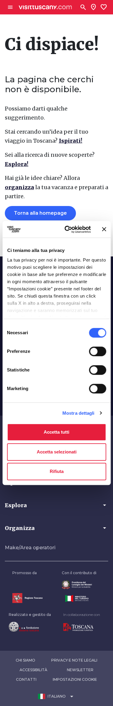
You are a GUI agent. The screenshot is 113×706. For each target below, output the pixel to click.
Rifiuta (57, 471)
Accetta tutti (56, 432)
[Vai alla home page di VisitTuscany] (45, 7)
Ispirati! (70, 140)
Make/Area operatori (30, 547)
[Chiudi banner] (104, 229)
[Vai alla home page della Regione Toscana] (27, 598)
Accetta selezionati (57, 451)
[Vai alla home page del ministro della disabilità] (79, 584)
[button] (56, 505)
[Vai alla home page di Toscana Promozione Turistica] (81, 627)
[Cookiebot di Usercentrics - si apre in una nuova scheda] (67, 229)
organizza (19, 187)
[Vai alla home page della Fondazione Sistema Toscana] (30, 627)
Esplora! (16, 164)
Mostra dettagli (78, 413)
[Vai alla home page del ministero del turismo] (79, 598)
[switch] (97, 351)
